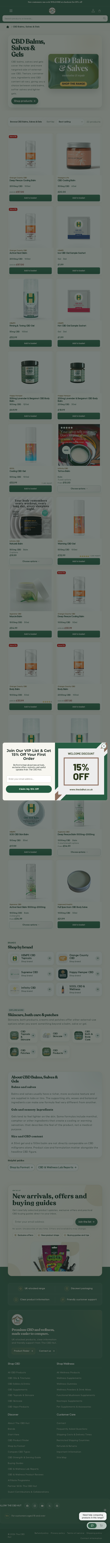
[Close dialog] (104, 746)
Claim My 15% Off (29, 789)
